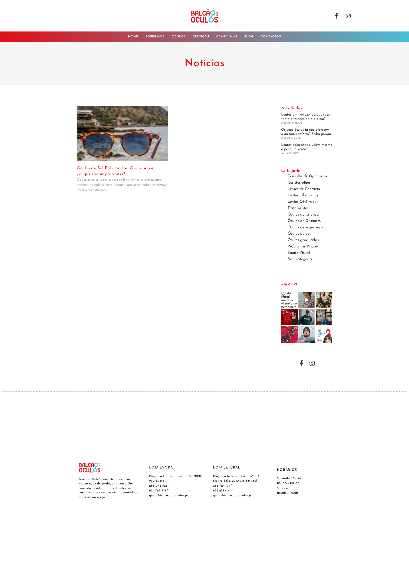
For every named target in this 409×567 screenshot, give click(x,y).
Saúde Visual (299, 253)
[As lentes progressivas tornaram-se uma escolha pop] (324, 317)
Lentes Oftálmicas (303, 195)
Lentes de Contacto (304, 189)
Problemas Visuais (303, 247)
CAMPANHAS (226, 36)
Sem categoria (300, 259)
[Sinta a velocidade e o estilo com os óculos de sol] (306, 317)
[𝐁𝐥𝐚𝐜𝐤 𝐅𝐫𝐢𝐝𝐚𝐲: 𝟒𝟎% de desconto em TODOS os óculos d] (289, 334)
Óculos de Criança (303, 215)
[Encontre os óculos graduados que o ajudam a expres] (306, 334)
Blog (249, 36)
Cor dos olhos (299, 183)
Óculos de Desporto (304, 221)
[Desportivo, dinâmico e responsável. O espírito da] (306, 300)
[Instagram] (348, 15)
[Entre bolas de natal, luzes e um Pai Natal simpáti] (324, 300)
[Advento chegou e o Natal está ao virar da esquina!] (289, 317)
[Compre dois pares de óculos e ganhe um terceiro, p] (324, 334)
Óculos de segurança (305, 227)
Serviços (201, 36)
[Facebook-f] (336, 15)
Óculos (179, 36)
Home (133, 36)
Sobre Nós (154, 36)
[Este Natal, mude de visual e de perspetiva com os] (289, 300)
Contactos (271, 36)
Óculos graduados (303, 240)
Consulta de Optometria (308, 176)
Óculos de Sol (299, 234)
